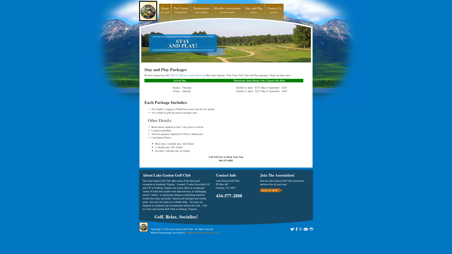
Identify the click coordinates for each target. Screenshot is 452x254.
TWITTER (292, 229)
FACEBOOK (297, 229)
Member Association (227, 8)
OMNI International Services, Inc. (203, 232)
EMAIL (306, 229)
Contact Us (274, 8)
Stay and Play (254, 8)
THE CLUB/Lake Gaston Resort (186, 75)
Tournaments (201, 8)
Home (165, 8)
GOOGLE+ (300, 229)
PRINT (311, 229)
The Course (181, 8)
